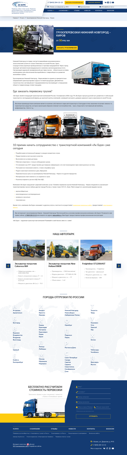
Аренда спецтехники (18, 436)
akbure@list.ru (57, 215)
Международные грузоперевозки (77, 433)
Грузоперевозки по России (58, 433)
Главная (15, 18)
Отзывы (76, 10)
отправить (93, 416)
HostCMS (15, 450)
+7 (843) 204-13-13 (55, 2)
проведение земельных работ (82, 205)
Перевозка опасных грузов (62, 436)
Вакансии (110, 10)
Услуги (50, 10)
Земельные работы (94, 433)
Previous (8, 266)
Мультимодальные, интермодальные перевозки (40, 436)
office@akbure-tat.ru (107, 7)
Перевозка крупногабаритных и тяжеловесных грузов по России (31, 433)
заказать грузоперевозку (74, 2)
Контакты (98, 10)
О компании (63, 10)
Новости (87, 10)
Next (119, 266)
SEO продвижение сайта (21, 446)
